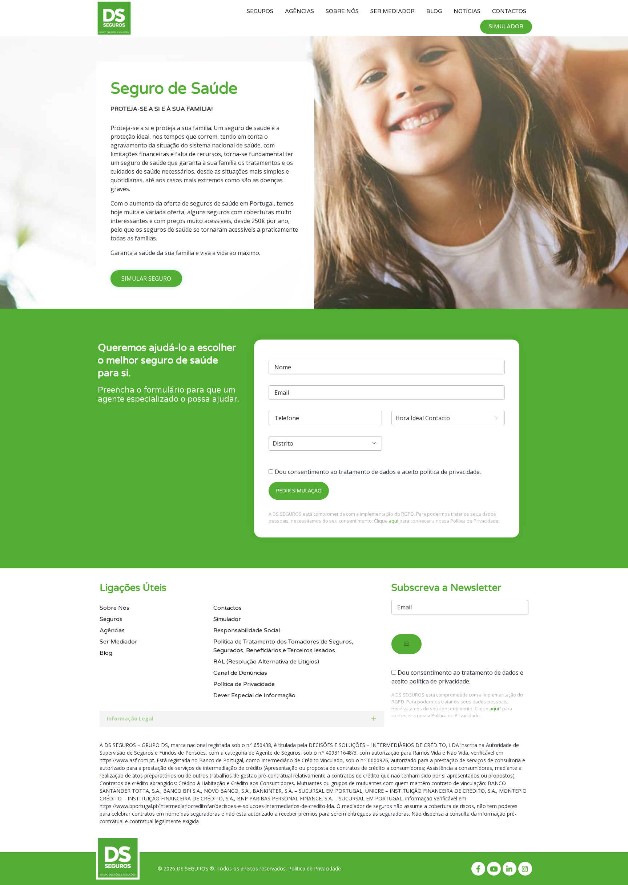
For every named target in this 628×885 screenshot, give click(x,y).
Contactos (509, 11)
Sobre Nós (342, 11)
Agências (299, 11)
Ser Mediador (392, 11)
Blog (434, 11)
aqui (393, 520)
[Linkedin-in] (509, 869)
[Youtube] (494, 869)
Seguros (260, 11)
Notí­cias (467, 11)
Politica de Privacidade (314, 868)
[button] (146, 278)
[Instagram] (525, 869)
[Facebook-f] (478, 869)
